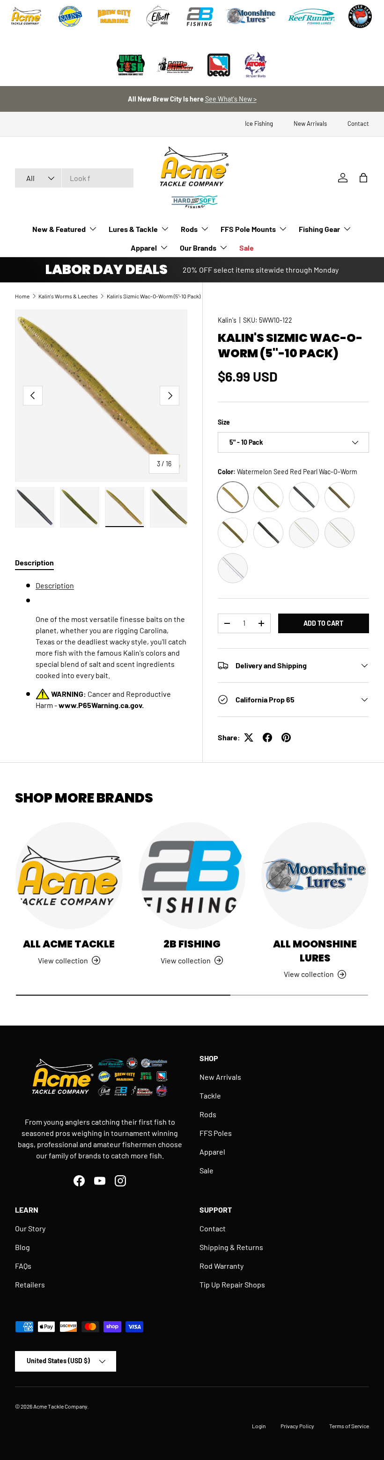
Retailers (30, 1284)
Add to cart (323, 623)
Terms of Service (349, 1426)
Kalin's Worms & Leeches (68, 296)
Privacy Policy (297, 1426)
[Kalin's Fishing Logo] (70, 16)
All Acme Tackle (69, 944)
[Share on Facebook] (267, 737)
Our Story (30, 1228)
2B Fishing (192, 944)
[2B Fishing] (192, 875)
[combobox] (74, 178)
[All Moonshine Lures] (315, 875)
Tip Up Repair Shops (232, 1284)
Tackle (210, 1095)
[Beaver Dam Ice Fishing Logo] (360, 16)
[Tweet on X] (248, 737)
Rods (207, 1114)
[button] (363, 177)
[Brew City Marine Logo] (114, 16)
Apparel (212, 1151)
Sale (246, 247)
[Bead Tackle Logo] (219, 65)
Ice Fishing (259, 123)
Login (259, 1426)
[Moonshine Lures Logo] (251, 16)
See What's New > (231, 99)
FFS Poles (215, 1132)
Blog (22, 1247)
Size (224, 422)
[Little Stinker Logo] (174, 65)
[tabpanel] (101, 645)
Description (55, 585)
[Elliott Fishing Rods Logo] (158, 16)
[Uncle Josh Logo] (131, 65)
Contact (358, 123)
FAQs (23, 1265)
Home (22, 296)
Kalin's (227, 320)
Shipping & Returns (231, 1247)
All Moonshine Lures (315, 951)
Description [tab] (34, 562)
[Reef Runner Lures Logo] (311, 16)
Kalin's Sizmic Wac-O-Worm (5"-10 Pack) (153, 296)
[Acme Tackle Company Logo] (26, 16)
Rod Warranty (221, 1265)
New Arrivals (310, 123)
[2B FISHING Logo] (200, 16)
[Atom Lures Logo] (255, 65)
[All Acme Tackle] (69, 875)
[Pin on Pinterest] (286, 737)
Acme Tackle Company (60, 1406)
